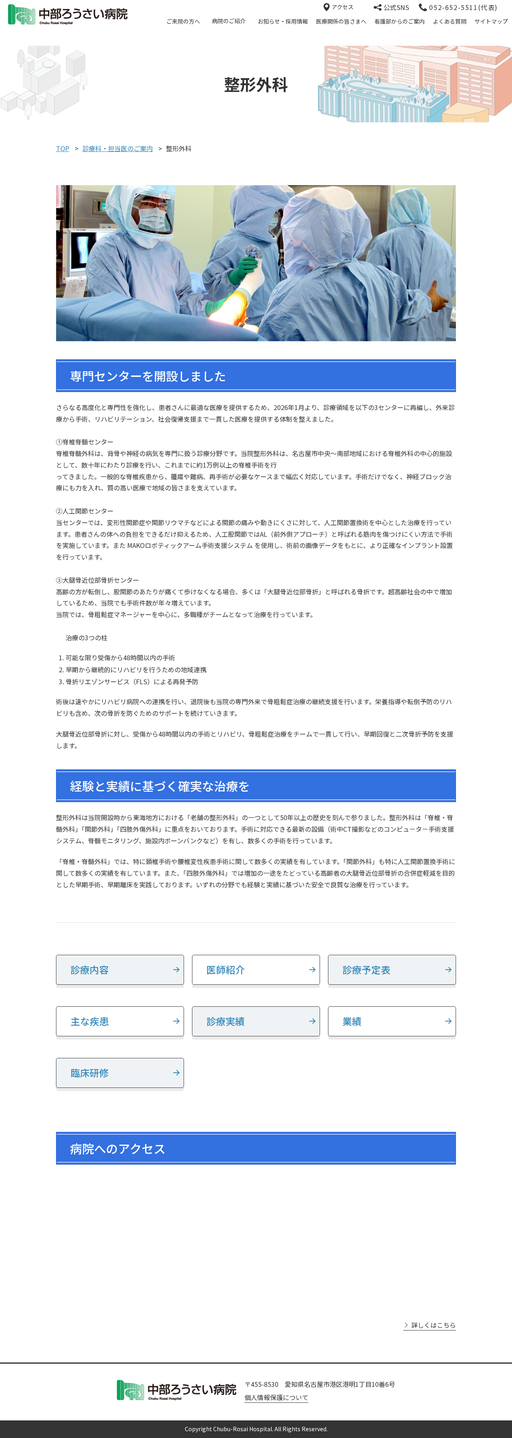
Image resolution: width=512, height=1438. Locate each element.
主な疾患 (89, 1021)
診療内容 (89, 969)
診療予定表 (366, 969)
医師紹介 (225, 969)
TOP (62, 148)
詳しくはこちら (433, 1325)
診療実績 (225, 1021)
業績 (352, 1021)
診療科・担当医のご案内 (117, 148)
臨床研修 (89, 1072)
